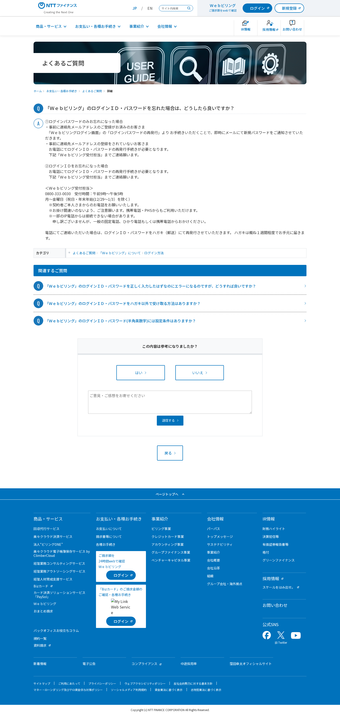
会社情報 (164, 26)
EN (149, 8)
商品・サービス (49, 26)
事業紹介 (136, 26)
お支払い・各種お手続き (95, 26)
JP (135, 8)
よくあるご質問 (92, 91)
